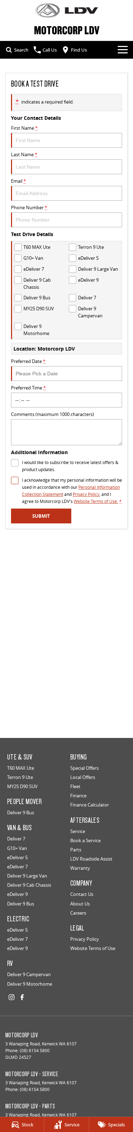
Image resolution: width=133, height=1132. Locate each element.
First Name (24, 128)
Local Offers (82, 777)
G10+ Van (17, 848)
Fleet (75, 786)
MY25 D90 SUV (22, 786)
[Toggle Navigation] (123, 50)
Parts (75, 849)
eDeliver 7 (17, 866)
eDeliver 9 (17, 894)
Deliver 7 (16, 838)
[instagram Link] (11, 997)
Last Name (24, 154)
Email (18, 181)
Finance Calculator (89, 805)
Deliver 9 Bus (20, 812)
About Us (80, 904)
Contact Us (81, 894)
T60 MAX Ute (20, 768)
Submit (41, 516)
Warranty (80, 868)
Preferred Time (28, 388)
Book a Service (85, 840)
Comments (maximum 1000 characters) (52, 414)
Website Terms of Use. (96, 501)
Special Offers (84, 768)
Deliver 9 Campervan (29, 974)
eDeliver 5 (17, 857)
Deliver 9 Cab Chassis (29, 885)
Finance (78, 795)
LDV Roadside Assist (91, 859)
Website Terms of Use (92, 948)
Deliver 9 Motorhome (29, 984)
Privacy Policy (86, 494)
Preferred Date (28, 361)
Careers (78, 913)
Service (77, 831)
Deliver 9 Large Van (27, 876)
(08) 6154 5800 (35, 1051)
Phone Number (29, 207)
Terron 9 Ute (20, 777)
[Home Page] (66, 10)
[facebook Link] (22, 997)
